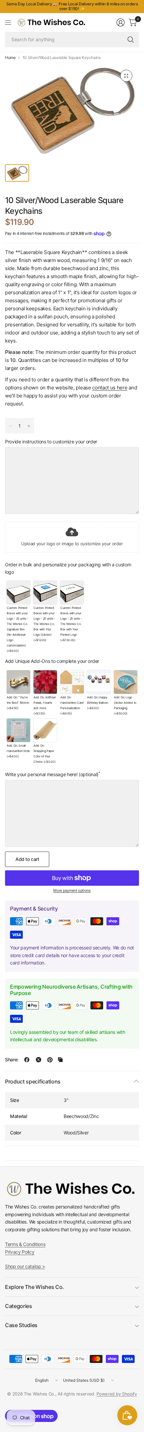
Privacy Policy (19, 1252)
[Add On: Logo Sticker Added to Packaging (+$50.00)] (126, 682)
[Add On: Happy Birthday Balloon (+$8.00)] (99, 682)
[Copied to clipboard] (60, 1059)
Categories (18, 1306)
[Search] (130, 39)
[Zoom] (126, 76)
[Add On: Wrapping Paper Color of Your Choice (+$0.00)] (45, 730)
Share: (11, 1059)
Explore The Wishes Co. (34, 1287)
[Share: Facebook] (26, 1059)
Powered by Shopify (116, 1393)
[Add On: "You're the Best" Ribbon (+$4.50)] (18, 682)
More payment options (72, 890)
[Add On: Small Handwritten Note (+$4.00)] (18, 730)
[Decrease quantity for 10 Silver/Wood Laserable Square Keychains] (10, 426)
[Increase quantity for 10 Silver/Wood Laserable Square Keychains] (29, 426)
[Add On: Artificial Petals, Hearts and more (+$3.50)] (45, 682)
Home (10, 58)
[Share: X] (38, 1059)
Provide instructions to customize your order (51, 441)
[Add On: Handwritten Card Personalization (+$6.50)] (72, 682)
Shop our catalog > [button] (25, 1266)
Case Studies (21, 1325)
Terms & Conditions (25, 1244)
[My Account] (121, 22)
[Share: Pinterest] (50, 1059)
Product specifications (33, 1081)
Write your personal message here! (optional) (52, 774)
